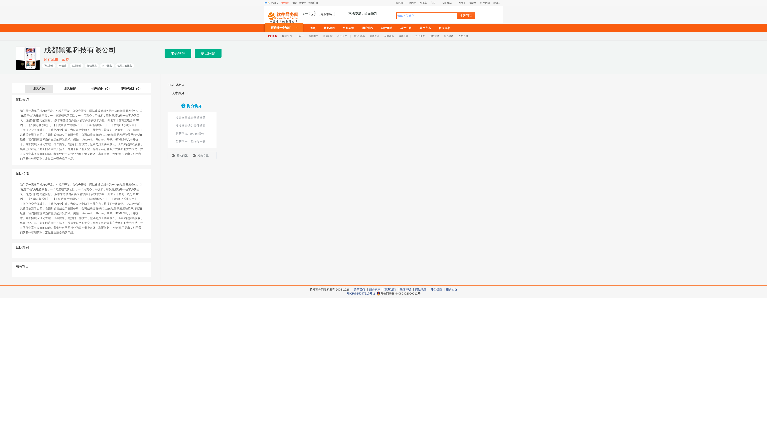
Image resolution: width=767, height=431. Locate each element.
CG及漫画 (359, 36)
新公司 (497, 2)
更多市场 (326, 14)
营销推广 (313, 36)
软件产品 (425, 28)
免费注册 (313, 2)
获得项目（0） (131, 88)
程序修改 (449, 36)
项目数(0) (447, 2)
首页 (313, 28)
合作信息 (444, 28)
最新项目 (329, 28)
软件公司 (406, 28)
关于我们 (359, 289)
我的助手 (400, 2)
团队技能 (70, 88)
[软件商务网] (283, 16)
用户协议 (451, 289)
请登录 (285, 2)
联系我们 (390, 289)
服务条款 (374, 289)
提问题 (412, 2)
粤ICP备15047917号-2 (361, 293)
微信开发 (328, 36)
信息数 (473, 2)
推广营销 (434, 36)
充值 (432, 2)
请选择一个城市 (281, 27)
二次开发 (420, 36)
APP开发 (342, 36)
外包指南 (485, 2)
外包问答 (348, 28)
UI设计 (300, 36)
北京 (312, 13)
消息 (294, 2)
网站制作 (287, 36)
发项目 (462, 2)
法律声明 (405, 289)
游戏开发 (403, 36)
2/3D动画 (389, 36)
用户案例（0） (100, 88)
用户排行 (367, 28)
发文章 (423, 2)
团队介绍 (39, 88)
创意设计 (374, 36)
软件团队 (386, 28)
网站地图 (420, 289)
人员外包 (463, 36)
